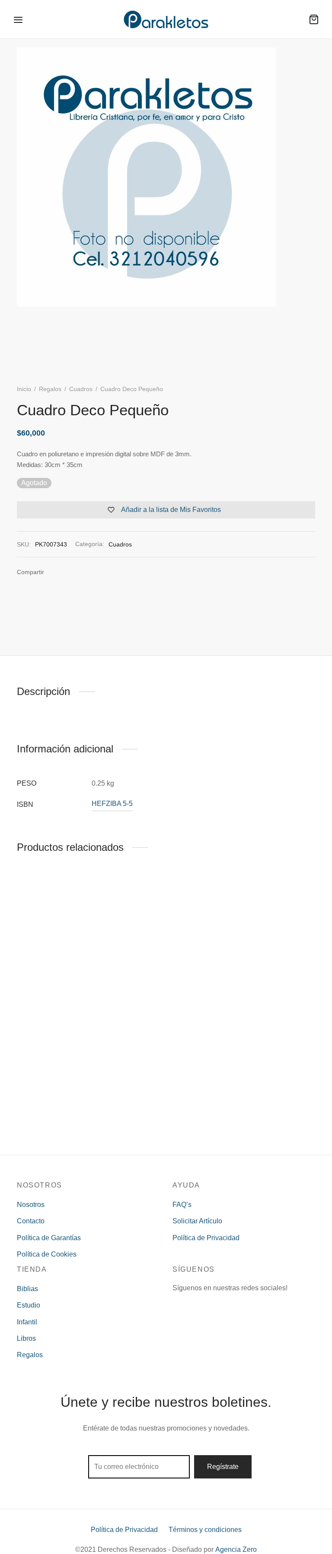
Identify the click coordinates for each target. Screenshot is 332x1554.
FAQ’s (182, 1204)
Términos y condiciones (205, 1529)
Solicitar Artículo (197, 1221)
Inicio (24, 388)
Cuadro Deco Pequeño (52, 1128)
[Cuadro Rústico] (269, 940)
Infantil (27, 1322)
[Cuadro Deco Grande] (62, 940)
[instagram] (212, 1304)
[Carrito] (314, 19)
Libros (26, 1338)
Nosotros (31, 1204)
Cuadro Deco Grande (50, 996)
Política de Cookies (47, 1254)
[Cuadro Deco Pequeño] (62, 1072)
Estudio (28, 1305)
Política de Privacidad (205, 1237)
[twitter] (195, 1304)
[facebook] (178, 1304)
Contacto (31, 1221)
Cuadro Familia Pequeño (159, 996)
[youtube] (230, 1304)
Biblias (27, 1288)
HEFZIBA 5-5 (112, 803)
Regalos (50, 388)
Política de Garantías (49, 1237)
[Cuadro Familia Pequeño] (166, 940)
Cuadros (81, 388)
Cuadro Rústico (248, 996)
